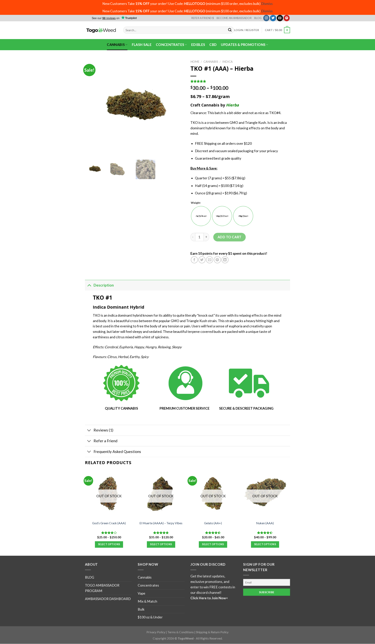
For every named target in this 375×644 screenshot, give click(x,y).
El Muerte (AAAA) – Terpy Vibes (160, 523)
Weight (196, 202)
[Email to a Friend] (209, 259)
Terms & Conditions (180, 632)
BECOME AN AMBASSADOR (234, 18)
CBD (213, 45)
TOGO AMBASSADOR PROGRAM (102, 588)
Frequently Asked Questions (117, 451)
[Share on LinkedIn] (225, 259)
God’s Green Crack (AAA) (109, 523)
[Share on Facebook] (194, 259)
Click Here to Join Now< (209, 598)
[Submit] (230, 30)
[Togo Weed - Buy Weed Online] (101, 30)
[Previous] (85, 512)
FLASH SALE (142, 45)
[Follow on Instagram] (266, 18)
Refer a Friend (105, 441)
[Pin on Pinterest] (217, 259)
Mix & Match (147, 601)
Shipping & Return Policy (212, 632)
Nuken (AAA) (265, 523)
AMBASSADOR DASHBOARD (108, 599)
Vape (141, 593)
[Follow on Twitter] (273, 18)
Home (194, 61)
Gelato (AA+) (213, 523)
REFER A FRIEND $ (202, 18)
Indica (227, 61)
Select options (109, 544)
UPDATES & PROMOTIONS (243, 45)
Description (104, 285)
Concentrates (170, 45)
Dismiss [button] (267, 4)
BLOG (258, 18)
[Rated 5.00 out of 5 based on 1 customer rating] (240, 81)
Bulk (141, 609)
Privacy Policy (155, 632)
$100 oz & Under (150, 617)
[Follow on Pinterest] (287, 18)
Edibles (198, 45)
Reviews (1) (103, 430)
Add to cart (230, 237)
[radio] (201, 216)
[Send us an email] (280, 18)
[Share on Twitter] (201, 259)
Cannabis (116, 45)
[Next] (289, 512)
